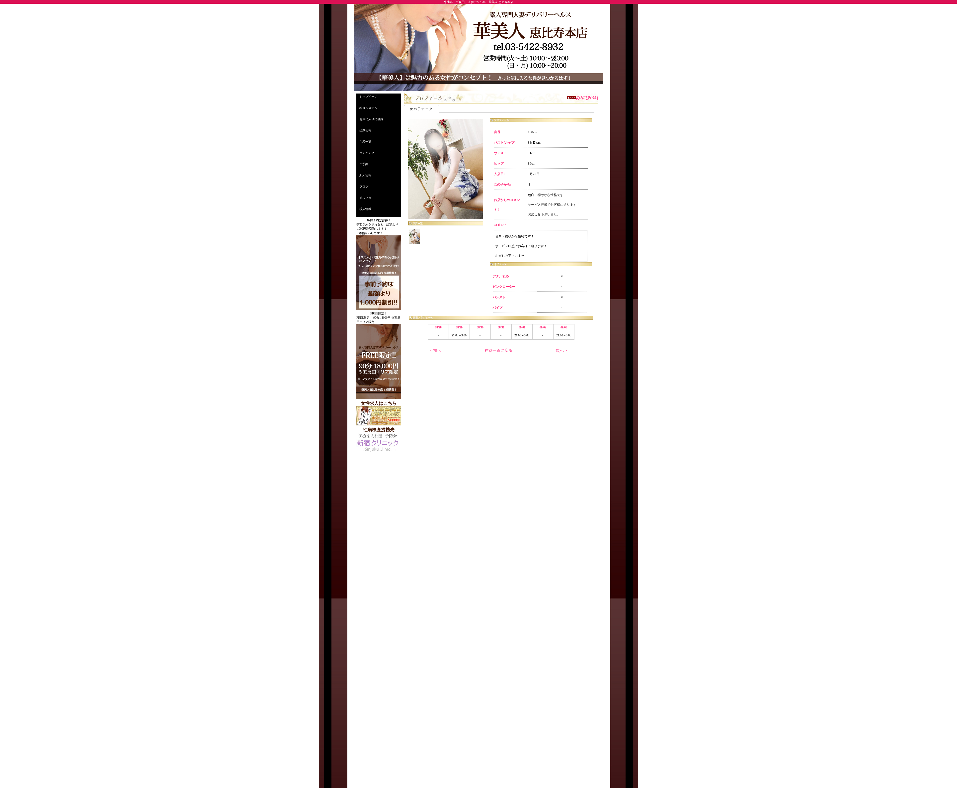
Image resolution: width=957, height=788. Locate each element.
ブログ (363, 186)
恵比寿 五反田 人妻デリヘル (465, 2)
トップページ (368, 96)
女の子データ (421, 109)
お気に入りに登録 (371, 119)
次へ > (561, 350)
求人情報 (365, 209)
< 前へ (435, 350)
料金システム (368, 108)
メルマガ (365, 197)
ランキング (366, 153)
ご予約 (363, 164)
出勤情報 (365, 130)
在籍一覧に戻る (498, 350)
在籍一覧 (365, 141)
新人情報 (365, 175)
